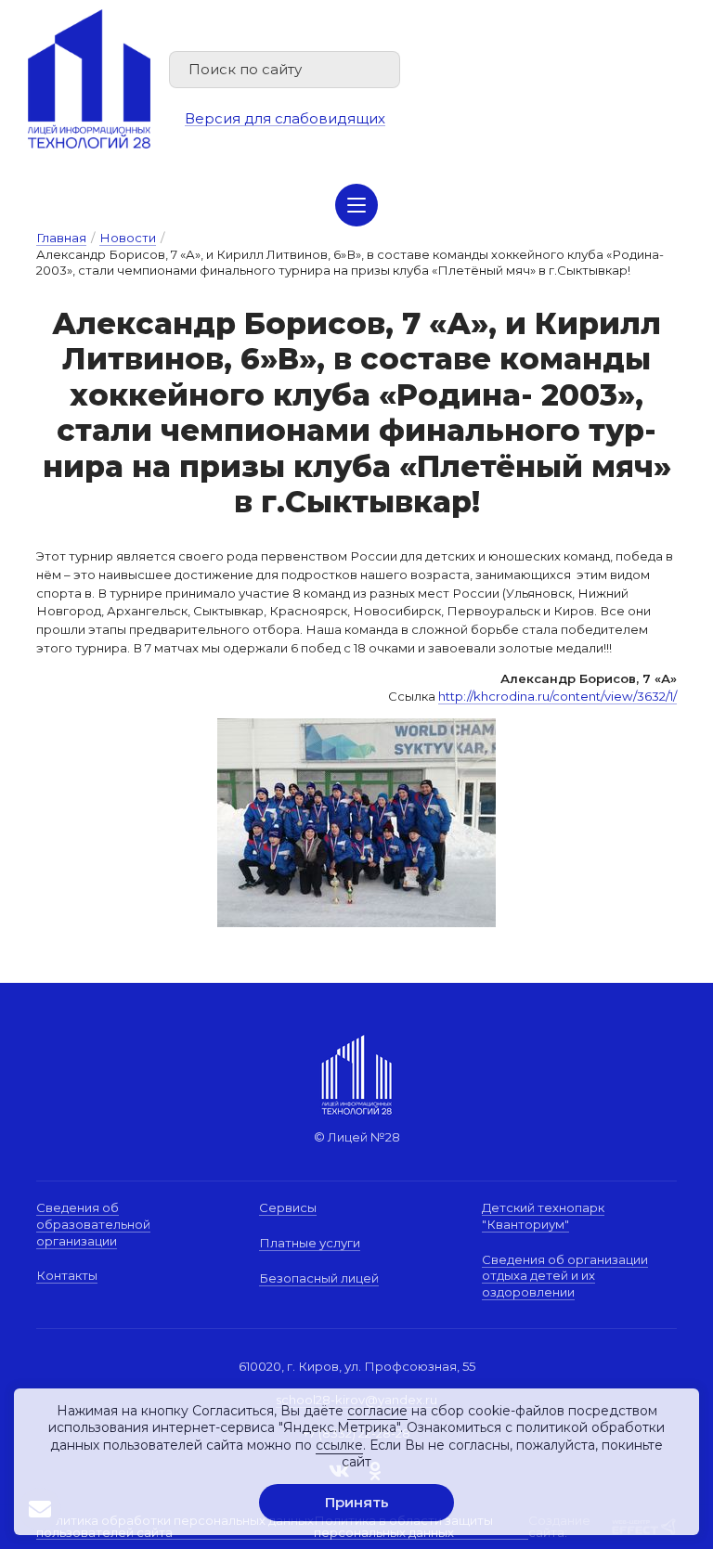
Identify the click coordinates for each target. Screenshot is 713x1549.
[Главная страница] (89, 78)
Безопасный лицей (319, 1278)
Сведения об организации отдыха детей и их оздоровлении (565, 1275)
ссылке (339, 1445)
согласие (377, 1410)
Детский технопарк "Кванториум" (543, 1216)
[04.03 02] (356, 822)
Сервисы (288, 1207)
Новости (127, 237)
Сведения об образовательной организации (93, 1223)
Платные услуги (309, 1242)
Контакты (66, 1275)
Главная (61, 237)
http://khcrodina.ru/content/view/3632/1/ (557, 696)
